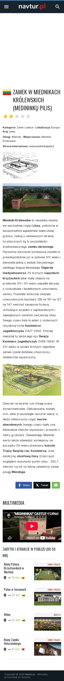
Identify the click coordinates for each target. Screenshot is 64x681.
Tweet (44, 485)
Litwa (12, 131)
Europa (55, 127)
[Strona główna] (32, 9)
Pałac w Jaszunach (15, 589)
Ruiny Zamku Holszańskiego (12, 641)
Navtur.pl (30, 674)
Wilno (7, 614)
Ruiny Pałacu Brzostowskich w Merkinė (14, 568)
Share (26, 485)
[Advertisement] (32, 47)
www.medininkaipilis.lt (41, 146)
